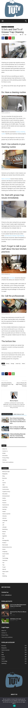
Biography (4, 473)
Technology (5, 558)
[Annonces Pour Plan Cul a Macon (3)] (5, 613)
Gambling (4, 507)
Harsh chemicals (5, 178)
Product (4, 542)
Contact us (5, 451)
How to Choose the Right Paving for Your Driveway (21, 384)
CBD (3, 485)
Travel (3, 567)
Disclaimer (5, 455)
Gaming (4, 509)
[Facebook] (2, 38)
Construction (5, 489)
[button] (2, 21)
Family (4, 498)
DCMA (3, 453)
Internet (4, 518)
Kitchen (23, 363)
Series (3, 549)
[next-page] (5, 441)
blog (3, 476)
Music (3, 533)
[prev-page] (2, 441)
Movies (4, 531)
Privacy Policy (5, 457)
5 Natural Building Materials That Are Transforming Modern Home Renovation (17, 435)
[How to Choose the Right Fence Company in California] (5, 428)
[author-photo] (14, 398)
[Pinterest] (9, 38)
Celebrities (5, 487)
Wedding (4, 576)
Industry (4, 516)
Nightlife (4, 536)
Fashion (4, 500)
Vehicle (4, 569)
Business (4, 478)
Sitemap (4, 460)
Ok (14, 705)
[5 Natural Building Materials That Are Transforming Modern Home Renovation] (5, 435)
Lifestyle (4, 527)
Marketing (4, 529)
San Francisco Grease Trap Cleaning (14, 235)
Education (4, 493)
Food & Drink (8, 24)
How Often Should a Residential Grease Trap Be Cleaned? (7, 384)
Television (4, 560)
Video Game (5, 571)
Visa (3, 573)
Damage (12, 363)
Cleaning (7, 363)
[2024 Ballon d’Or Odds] (5, 620)
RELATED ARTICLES (7, 414)
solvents (3, 365)
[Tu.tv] (14, 9)
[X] (6, 38)
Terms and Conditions (7, 462)
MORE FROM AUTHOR (19, 414)
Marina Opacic (6, 34)
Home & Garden (10, 26)
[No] (26, 702)
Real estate (5, 545)
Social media (5, 553)
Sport (3, 556)
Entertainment (6, 496)
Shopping (4, 551)
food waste (12, 278)
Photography (5, 540)
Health (4, 511)
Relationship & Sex (7, 547)
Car (3, 480)
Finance (4, 502)
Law (3, 522)
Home (2, 24)
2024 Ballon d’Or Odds (15, 618)
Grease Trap (18, 363)
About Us (4, 449)
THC (3, 562)
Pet (3, 538)
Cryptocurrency (6, 491)
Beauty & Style (6, 471)
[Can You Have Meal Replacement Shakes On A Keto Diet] (5, 606)
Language (4, 520)
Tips (3, 565)
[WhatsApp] (13, 38)
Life (3, 525)
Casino (4, 482)
